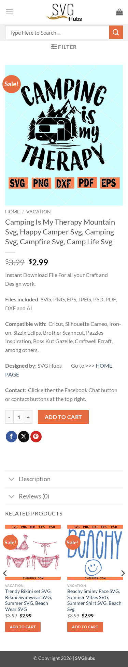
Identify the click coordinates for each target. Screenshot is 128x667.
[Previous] (5, 587)
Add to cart (63, 417)
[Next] (122, 587)
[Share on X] (23, 436)
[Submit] (116, 32)
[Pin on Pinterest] (36, 436)
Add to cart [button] (23, 627)
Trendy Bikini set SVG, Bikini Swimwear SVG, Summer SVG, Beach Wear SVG (28, 600)
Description (35, 478)
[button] (9, 11)
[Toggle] (11, 480)
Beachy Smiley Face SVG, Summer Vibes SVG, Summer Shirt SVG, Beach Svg (94, 600)
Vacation (38, 211)
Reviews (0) (34, 496)
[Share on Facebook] (11, 436)
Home (12, 211)
